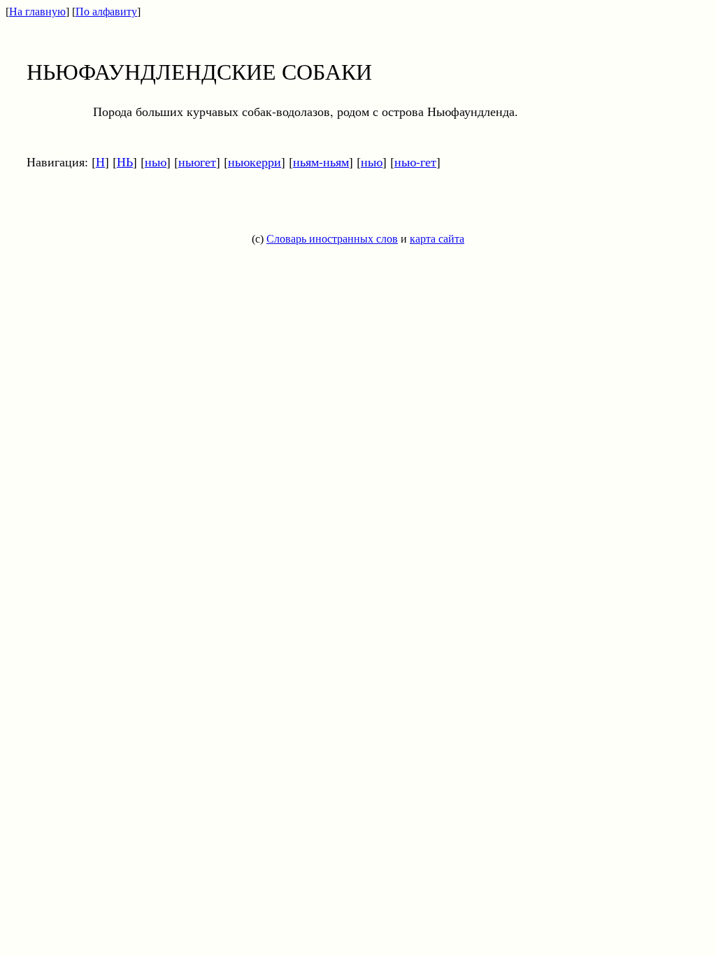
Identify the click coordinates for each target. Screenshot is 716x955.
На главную (37, 11)
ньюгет (197, 161)
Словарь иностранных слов (332, 239)
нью (155, 161)
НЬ (125, 161)
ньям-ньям (321, 161)
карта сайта (437, 239)
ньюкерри (254, 161)
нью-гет (415, 161)
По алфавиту (106, 11)
